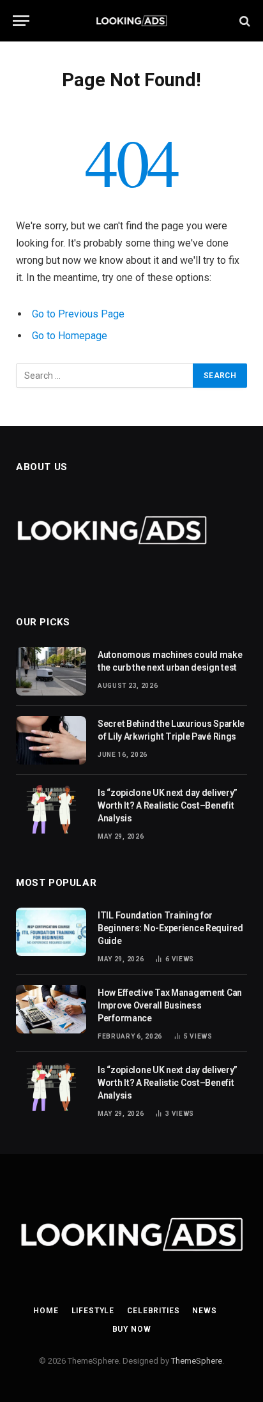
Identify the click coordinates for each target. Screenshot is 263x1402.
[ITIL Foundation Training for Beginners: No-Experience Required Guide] (51, 932)
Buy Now (131, 1329)
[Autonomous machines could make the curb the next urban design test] (51, 671)
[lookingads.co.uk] (132, 21)
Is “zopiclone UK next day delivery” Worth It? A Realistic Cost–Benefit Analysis (167, 805)
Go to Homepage (69, 336)
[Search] (243, 20)
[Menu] (21, 20)
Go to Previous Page (78, 314)
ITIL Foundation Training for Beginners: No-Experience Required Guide (170, 928)
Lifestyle (93, 1310)
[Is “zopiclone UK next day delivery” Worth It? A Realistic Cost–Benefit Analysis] (51, 809)
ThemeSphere (196, 1361)
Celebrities (153, 1310)
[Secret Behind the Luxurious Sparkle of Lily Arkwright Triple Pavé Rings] (51, 740)
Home (45, 1310)
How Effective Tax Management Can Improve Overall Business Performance (170, 1005)
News (204, 1310)
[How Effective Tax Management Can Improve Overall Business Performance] (51, 1009)
